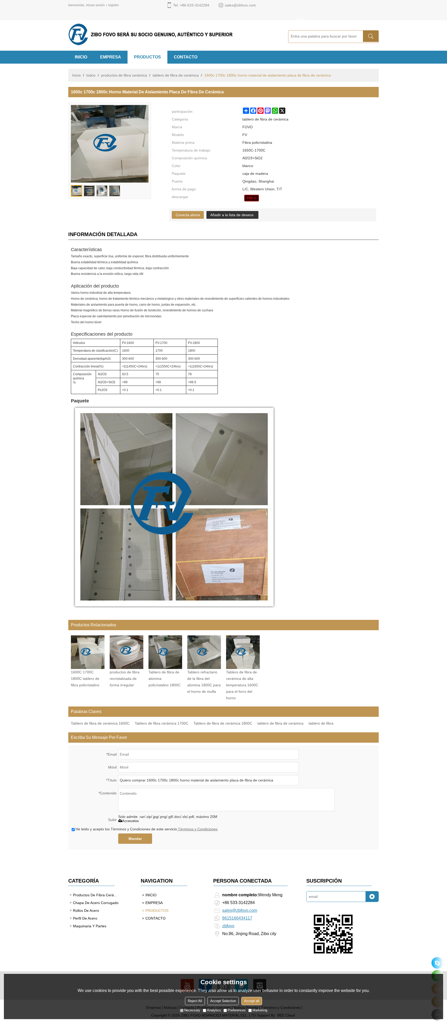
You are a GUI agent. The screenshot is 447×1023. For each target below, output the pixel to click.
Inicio (76, 75)
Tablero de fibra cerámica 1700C (161, 723)
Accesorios (130, 821)
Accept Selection (223, 1001)
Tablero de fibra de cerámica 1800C (222, 723)
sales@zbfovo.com (239, 910)
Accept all (251, 1001)
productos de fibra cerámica (124, 75)
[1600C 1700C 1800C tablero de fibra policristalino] (88, 652)
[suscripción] (372, 896)
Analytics (214, 1010)
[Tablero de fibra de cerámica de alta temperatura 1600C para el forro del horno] (243, 652)
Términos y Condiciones (198, 829)
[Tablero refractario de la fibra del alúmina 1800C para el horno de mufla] (204, 652)
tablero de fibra (321, 723)
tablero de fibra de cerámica (176, 75)
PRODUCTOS (147, 57)
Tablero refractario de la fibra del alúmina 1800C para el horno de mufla (204, 682)
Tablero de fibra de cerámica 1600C (100, 723)
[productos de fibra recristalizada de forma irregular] (126, 652)
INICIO (81, 57)
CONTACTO (185, 57)
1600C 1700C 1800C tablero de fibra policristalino (85, 678)
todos (90, 75)
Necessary (192, 1010)
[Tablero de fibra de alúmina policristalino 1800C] (165, 652)
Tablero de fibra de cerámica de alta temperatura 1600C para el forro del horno (242, 685)
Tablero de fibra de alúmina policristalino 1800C (164, 678)
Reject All (195, 1001)
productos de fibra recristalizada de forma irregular (124, 678)
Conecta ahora (188, 215)
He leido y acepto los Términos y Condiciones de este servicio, (147, 829)
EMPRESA (110, 57)
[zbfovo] (437, 963)
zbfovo (228, 926)
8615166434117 (237, 918)
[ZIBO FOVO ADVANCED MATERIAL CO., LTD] (171, 34)
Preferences (237, 1010)
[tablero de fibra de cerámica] (251, 198)
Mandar (135, 839)
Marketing (259, 1010)
